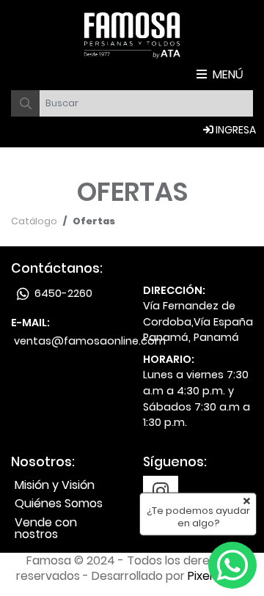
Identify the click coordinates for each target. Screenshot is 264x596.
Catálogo (34, 221)
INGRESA (234, 129)
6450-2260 (62, 293)
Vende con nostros (46, 528)
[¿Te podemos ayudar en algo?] (232, 565)
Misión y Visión (55, 485)
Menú (228, 74)
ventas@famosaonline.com (90, 341)
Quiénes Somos (59, 503)
